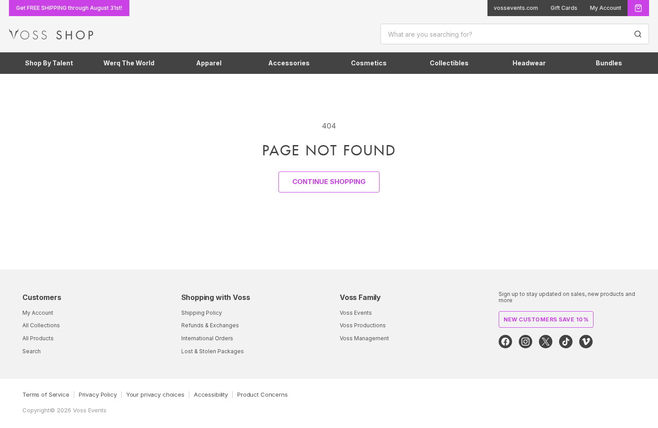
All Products (38, 338)
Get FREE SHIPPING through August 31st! (69, 7)
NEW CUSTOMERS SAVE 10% (546, 319)
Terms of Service (45, 394)
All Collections (41, 325)
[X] (545, 341)
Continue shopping (329, 181)
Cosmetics (369, 63)
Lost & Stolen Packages (212, 351)
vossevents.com (516, 7)
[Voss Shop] (51, 34)
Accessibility (211, 394)
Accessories (289, 63)
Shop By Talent (49, 63)
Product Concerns (262, 394)
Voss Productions (363, 325)
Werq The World (128, 63)
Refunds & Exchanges (210, 325)
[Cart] (638, 8)
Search (31, 351)
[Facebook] (505, 341)
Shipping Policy (201, 312)
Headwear (529, 63)
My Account (605, 7)
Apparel (209, 63)
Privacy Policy (98, 394)
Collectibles (449, 63)
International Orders (207, 338)
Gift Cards (564, 7)
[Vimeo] (586, 341)
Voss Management (364, 338)
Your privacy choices (155, 394)
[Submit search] (638, 34)
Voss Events (356, 312)
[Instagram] (525, 341)
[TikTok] (566, 341)
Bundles (609, 63)
